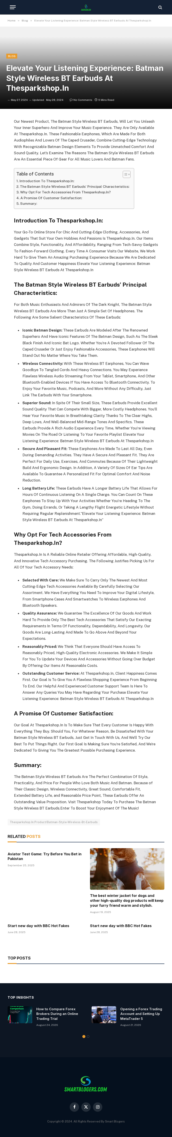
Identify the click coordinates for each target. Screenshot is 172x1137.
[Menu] (13, 7)
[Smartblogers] (86, 7)
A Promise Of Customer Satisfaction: (51, 198)
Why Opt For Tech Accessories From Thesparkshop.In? (65, 192)
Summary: (28, 203)
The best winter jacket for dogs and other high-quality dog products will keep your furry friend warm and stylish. (126, 900)
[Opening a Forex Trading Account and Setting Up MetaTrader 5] (104, 1014)
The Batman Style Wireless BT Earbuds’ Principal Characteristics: (74, 186)
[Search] (159, 7)
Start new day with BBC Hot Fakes (38, 926)
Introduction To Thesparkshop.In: (46, 181)
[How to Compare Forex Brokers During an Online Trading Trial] (20, 1014)
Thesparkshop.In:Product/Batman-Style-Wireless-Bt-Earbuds (54, 822)
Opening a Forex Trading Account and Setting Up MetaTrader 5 (141, 1014)
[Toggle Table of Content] (124, 174)
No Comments (82, 99)
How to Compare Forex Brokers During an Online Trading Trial (57, 1014)
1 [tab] (84, 1036)
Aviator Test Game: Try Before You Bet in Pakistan (45, 856)
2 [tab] (88, 1036)
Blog (11, 56)
